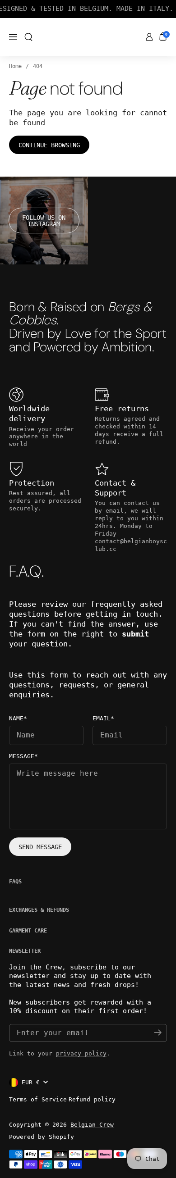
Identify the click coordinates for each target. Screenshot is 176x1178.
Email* (103, 718)
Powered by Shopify (41, 1136)
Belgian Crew (92, 1124)
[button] (28, 37)
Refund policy (92, 1099)
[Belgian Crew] (88, 37)
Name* (18, 718)
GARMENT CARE (28, 931)
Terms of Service (38, 1099)
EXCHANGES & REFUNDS (39, 910)
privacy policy (81, 1053)
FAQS (15, 881)
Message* (23, 756)
